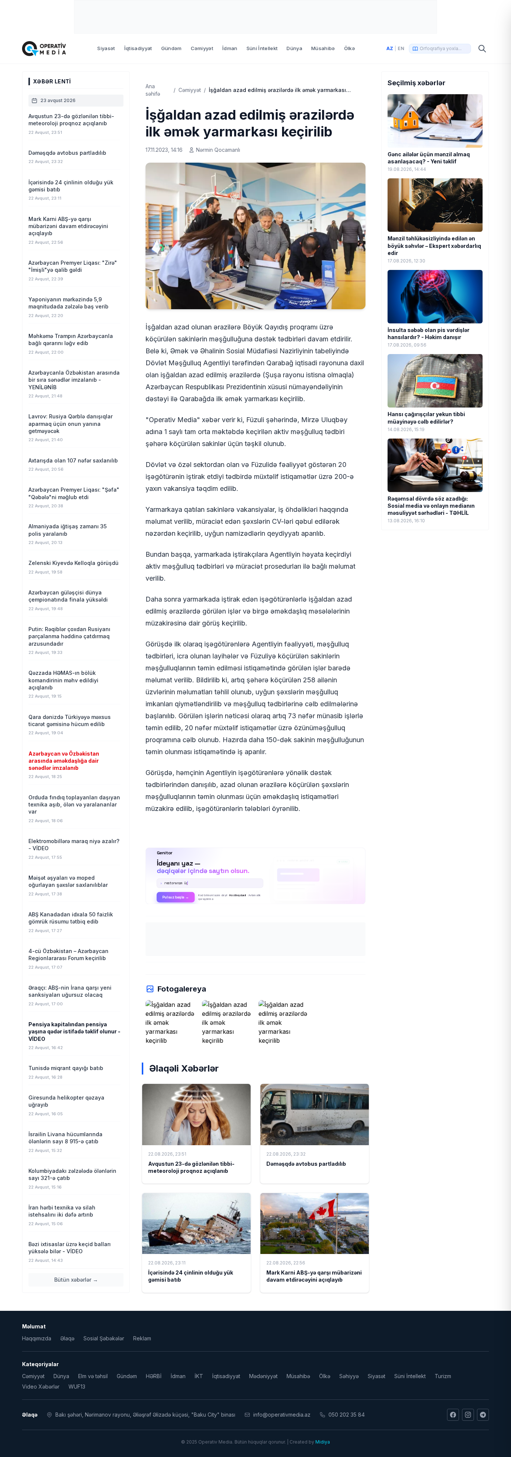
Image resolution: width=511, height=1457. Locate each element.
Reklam (142, 1338)
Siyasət (106, 48)
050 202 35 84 (346, 1414)
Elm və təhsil (93, 1376)
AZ (389, 48)
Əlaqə (67, 1338)
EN (401, 48)
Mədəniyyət (263, 1376)
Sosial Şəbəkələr (103, 1338)
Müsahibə (323, 48)
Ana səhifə (153, 90)
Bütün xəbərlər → (76, 1279)
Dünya (294, 48)
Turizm (443, 1376)
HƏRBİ (154, 1376)
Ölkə (349, 48)
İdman (230, 48)
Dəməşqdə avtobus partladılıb (306, 1164)
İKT (199, 1376)
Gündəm (171, 48)
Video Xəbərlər (40, 1386)
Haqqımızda (36, 1338)
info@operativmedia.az (281, 1414)
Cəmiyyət (202, 48)
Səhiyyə (349, 1376)
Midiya (322, 1442)
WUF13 (76, 1386)
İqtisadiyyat (138, 48)
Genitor (255, 876)
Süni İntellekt (262, 48)
